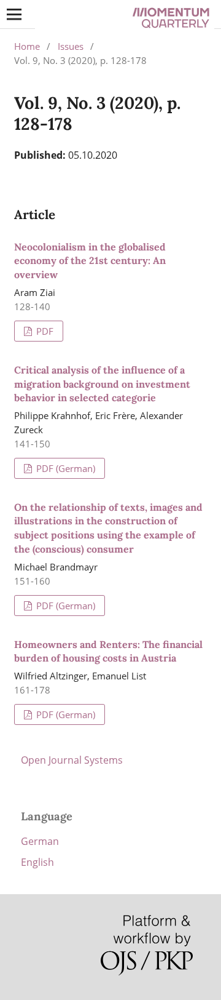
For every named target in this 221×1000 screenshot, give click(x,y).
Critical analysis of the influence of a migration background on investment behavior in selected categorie (102, 384)
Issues (70, 46)
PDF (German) (64, 468)
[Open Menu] (14, 14)
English (37, 862)
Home (27, 46)
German (40, 841)
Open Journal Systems (72, 760)
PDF (43, 331)
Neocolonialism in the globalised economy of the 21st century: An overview (90, 261)
